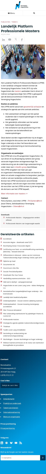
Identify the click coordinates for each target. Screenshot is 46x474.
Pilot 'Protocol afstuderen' (12, 310)
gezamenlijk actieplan (32, 107)
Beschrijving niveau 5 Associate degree (16, 246)
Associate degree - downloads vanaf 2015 (17, 242)
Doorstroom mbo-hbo (11, 268)
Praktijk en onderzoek (12, 403)
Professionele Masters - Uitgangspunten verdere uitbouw (23, 219)
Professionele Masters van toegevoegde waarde (23, 223)
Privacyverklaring (8, 428)
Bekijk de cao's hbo (10, 385)
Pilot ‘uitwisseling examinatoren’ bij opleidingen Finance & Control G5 (23, 315)
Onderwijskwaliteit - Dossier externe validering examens (22, 301)
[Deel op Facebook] (21, 39)
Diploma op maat (9, 261)
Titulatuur (6, 326)
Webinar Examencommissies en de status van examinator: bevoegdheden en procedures (23, 344)
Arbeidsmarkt (8, 399)
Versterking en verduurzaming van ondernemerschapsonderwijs (15, 334)
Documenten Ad (9, 265)
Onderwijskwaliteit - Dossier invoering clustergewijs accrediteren (21, 305)
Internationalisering (11, 412)
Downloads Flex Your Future (13, 275)
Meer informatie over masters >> (14, 193)
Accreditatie (7, 239)
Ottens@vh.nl (18, 206)
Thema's (15, 22)
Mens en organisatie (11, 417)
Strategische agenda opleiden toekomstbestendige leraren (23, 323)
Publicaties (5, 22)
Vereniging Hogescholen (23, 5)
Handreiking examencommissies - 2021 (16, 278)
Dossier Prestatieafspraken (12, 272)
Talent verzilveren (10, 408)
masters (18, 91)
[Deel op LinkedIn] (3, 39)
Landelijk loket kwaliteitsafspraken (15, 297)
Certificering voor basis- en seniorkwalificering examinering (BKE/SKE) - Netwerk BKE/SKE (23, 250)
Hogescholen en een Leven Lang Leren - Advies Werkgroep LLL (23, 286)
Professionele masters (11, 319)
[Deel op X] (15, 39)
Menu (12, 13)
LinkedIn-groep (20, 167)
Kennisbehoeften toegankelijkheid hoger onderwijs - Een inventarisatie (22, 292)
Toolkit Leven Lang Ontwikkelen (14, 330)
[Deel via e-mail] (9, 39)
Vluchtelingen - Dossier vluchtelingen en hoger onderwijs (22, 339)
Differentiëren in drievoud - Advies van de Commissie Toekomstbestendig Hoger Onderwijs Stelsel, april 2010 (22, 256)
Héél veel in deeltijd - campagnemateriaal (17, 282)
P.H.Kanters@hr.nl (35, 201)
